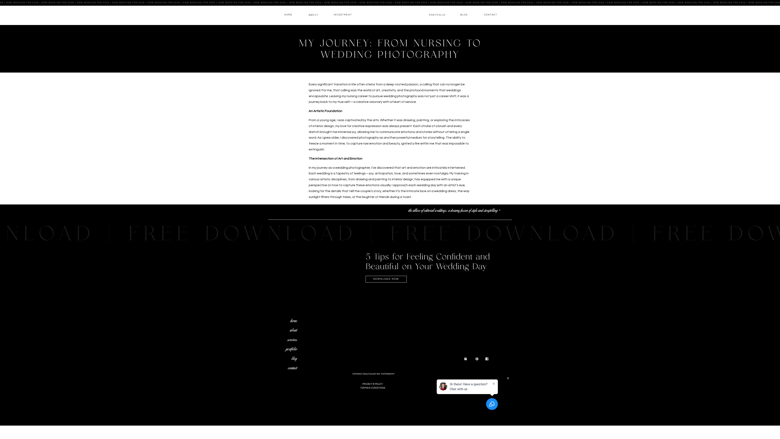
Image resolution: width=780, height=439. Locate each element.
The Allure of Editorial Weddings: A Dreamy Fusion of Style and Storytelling (452, 210)
